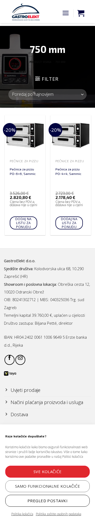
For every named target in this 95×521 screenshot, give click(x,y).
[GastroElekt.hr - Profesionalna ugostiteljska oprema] (24, 12)
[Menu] (65, 13)
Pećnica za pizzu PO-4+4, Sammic (68, 171)
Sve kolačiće (47, 471)
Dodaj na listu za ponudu (23, 223)
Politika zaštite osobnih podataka (58, 514)
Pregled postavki (47, 500)
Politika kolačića (22, 514)
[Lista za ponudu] (80, 13)
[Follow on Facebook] (9, 360)
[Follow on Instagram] (20, 360)
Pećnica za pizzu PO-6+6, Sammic (23, 171)
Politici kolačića (72, 456)
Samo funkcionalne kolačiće (47, 486)
